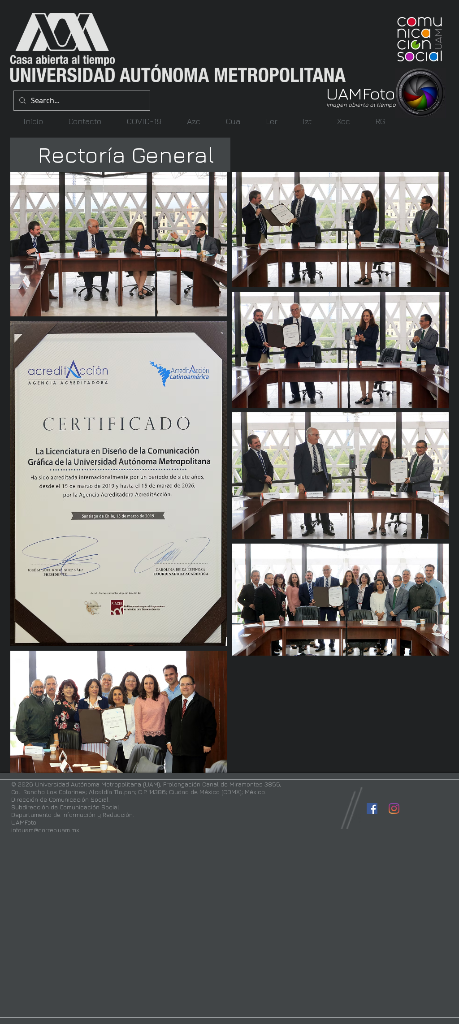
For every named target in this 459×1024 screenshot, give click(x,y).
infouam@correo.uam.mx (45, 830)
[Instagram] (394, 808)
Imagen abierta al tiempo (361, 104)
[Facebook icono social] (372, 808)
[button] (193, 121)
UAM (344, 93)
